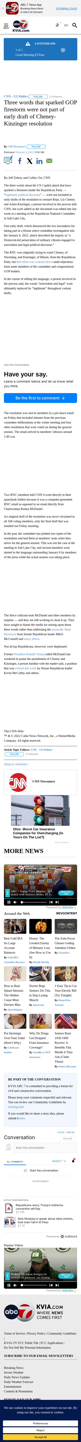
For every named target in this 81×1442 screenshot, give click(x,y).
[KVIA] (25, 25)
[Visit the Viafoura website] (68, 1236)
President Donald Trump (29, 654)
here (22, 1118)
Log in (60, 1132)
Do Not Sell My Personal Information (27, 1347)
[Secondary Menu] (9, 25)
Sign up (70, 1132)
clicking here (16, 1107)
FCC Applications (51, 1343)
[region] (40, 1185)
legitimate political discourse (22, 194)
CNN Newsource (17, 146)
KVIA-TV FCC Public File (21, 1343)
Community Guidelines (61, 1333)
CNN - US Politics (41, 749)
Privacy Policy (36, 1333)
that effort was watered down (35, 262)
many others (31, 639)
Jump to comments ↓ (16, 764)
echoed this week (25, 668)
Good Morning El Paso (30, 54)
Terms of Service (14, 1333)
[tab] (15, 1161)
